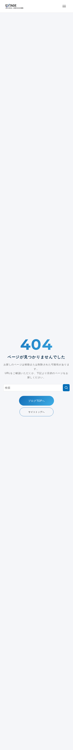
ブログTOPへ (36, 400)
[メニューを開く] (64, 6)
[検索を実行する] (66, 387)
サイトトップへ (36, 411)
